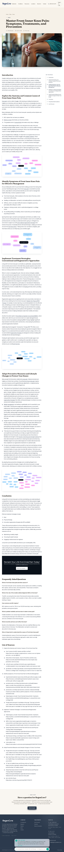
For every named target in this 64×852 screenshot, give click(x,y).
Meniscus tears (8, 120)
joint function (16, 344)
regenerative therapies (16, 332)
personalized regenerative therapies (26, 222)
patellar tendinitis (30, 136)
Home (7, 14)
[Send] (47, 849)
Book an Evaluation (38, 826)
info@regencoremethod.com (55, 842)
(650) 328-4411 (53, 3)
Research (22, 824)
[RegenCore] (6, 3)
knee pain (26, 189)
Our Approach (23, 822)
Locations (33, 3)
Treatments (13, 3)
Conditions (20, 3)
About (21, 827)
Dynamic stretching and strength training (28, 436)
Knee (14, 14)
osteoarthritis (18, 122)
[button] (32, 843)
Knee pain (4, 101)
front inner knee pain (29, 381)
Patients (22, 826)
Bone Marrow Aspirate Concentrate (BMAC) (27, 316)
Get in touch (32, 808)
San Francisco (37, 822)
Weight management (9, 404)
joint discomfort (13, 226)
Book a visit (59, 4)
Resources (27, 3)
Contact (44, 3)
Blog (10, 14)
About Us (39, 3)
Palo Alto (36, 824)
